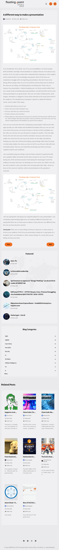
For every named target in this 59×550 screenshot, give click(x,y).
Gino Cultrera (9, 415)
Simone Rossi (8, 19)
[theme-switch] (46, 4)
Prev (8, 244)
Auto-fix (14, 261)
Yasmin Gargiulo (28, 460)
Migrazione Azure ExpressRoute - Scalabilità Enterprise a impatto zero (31, 304)
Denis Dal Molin (10, 506)
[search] (50, 3)
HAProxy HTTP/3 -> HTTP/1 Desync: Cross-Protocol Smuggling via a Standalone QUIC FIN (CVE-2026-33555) (33, 293)
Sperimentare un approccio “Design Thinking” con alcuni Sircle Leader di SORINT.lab (33, 282)
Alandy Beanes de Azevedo (47, 460)
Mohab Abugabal (28, 506)
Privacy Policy (32, 547)
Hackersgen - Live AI (18, 315)
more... (6, 373)
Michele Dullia (28, 415)
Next (50, 244)
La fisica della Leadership (19, 271)
